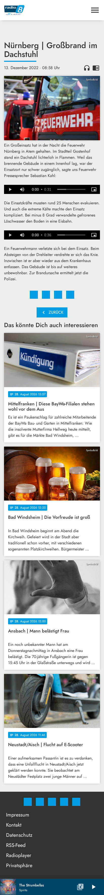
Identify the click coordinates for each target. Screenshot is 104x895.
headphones (86, 67)
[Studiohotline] (64, 802)
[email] (76, 802)
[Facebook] (28, 802)
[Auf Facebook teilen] (34, 295)
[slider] (71, 189)
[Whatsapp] (52, 802)
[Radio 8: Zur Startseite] (46, 10)
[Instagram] (40, 802)
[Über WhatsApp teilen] (58, 295)
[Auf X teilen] (46, 295)
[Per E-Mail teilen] (70, 295)
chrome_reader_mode (95, 67)
